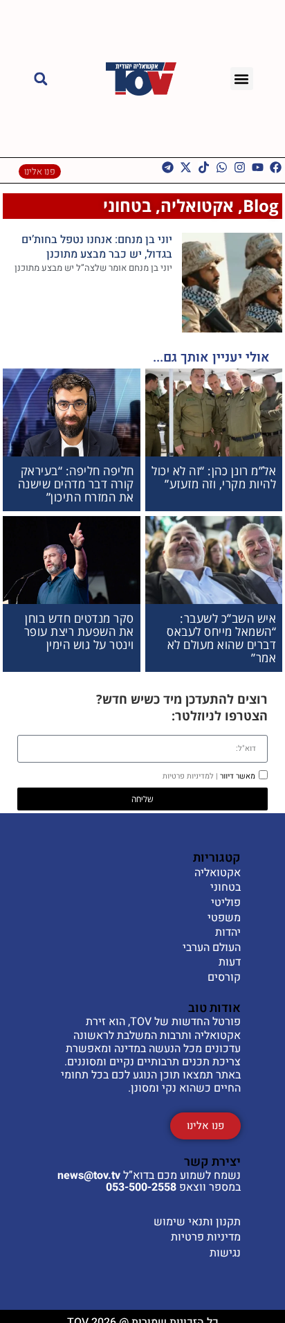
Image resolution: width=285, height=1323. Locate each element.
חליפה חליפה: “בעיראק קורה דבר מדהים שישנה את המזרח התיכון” (76, 483)
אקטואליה (197, 205)
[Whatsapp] (222, 167)
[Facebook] (276, 167)
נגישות (225, 1253)
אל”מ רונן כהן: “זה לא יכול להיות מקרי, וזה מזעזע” (213, 477)
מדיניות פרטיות (206, 1237)
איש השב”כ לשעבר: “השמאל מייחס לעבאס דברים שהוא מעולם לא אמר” (221, 637)
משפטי (224, 918)
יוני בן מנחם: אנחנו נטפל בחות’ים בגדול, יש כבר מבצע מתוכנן (96, 247)
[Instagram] (240, 167)
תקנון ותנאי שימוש (197, 1222)
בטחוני (127, 205)
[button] (241, 78)
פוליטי (226, 903)
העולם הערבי (212, 948)
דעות (230, 962)
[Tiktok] (204, 167)
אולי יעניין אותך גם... (211, 357)
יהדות (228, 933)
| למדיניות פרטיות (190, 776)
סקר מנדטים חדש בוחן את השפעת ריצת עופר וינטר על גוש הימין (79, 631)
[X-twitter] (186, 167)
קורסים (224, 978)
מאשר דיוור (209, 776)
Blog (261, 205)
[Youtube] (258, 167)
